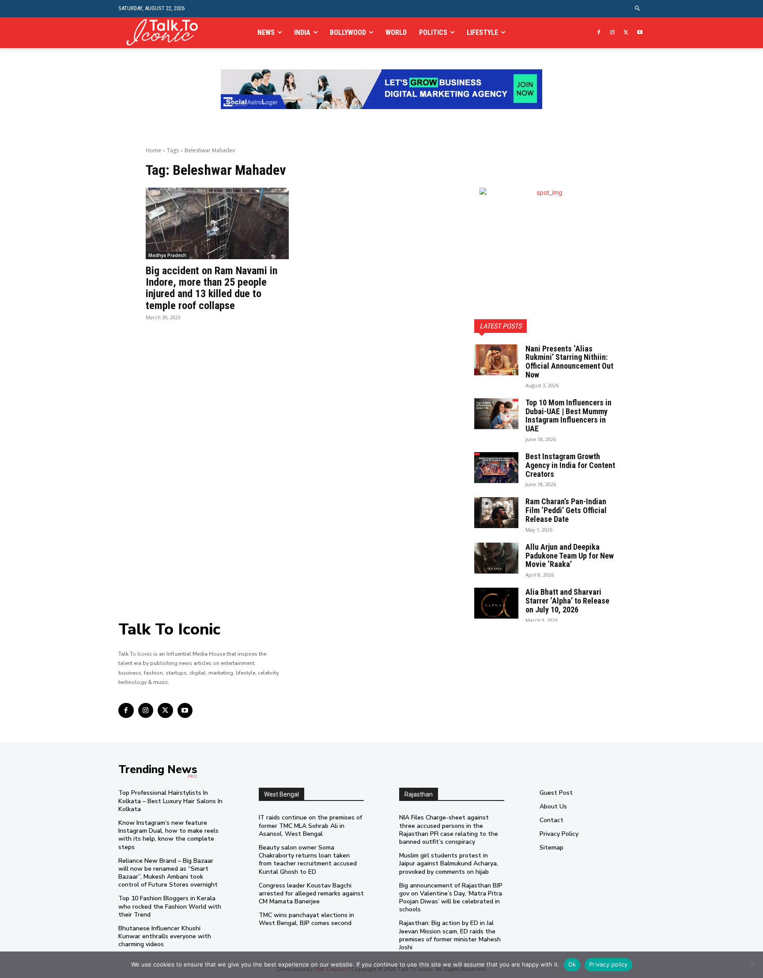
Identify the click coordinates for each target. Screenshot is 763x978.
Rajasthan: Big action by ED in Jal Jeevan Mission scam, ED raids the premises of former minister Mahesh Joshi (450, 935)
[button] (638, 8)
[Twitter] (626, 33)
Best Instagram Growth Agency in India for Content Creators (570, 465)
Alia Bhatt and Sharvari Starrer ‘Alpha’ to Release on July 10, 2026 (567, 600)
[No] (752, 964)
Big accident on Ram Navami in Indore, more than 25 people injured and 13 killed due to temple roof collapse (211, 288)
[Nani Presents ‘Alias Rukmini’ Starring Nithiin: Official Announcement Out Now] (496, 359)
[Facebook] (599, 33)
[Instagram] (613, 33)
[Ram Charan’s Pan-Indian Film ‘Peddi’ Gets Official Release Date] (496, 512)
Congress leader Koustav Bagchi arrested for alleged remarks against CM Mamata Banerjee (311, 893)
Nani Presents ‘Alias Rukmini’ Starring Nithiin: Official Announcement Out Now (569, 361)
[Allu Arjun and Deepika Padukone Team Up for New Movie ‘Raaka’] (496, 558)
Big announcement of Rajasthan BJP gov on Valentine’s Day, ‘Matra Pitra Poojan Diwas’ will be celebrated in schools (450, 897)
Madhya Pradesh (167, 255)
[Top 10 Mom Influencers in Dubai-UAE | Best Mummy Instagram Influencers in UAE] (496, 413)
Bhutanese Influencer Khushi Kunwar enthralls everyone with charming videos (164, 936)
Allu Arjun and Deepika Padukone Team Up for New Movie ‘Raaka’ (569, 555)
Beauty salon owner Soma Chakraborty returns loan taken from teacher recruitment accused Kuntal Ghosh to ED (308, 859)
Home (153, 150)
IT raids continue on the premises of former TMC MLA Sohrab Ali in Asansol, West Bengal (310, 825)
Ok (572, 964)
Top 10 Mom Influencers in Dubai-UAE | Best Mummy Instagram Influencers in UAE (568, 415)
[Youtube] (640, 33)
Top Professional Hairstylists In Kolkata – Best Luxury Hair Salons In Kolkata (170, 801)
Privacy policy (608, 964)
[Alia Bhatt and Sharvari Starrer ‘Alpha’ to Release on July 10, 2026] (496, 603)
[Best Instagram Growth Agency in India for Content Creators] (496, 467)
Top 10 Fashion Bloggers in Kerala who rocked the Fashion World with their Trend (169, 906)
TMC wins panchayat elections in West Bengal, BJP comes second (306, 919)
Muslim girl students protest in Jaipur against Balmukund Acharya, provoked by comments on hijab (448, 863)
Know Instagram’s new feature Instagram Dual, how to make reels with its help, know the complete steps (168, 835)
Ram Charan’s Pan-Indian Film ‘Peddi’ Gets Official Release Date (566, 510)
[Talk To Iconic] (165, 32)
